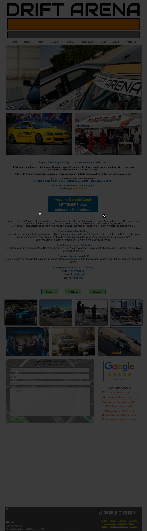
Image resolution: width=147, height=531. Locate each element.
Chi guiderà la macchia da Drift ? (121, 402)
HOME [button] (104, 520)
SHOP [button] (131, 523)
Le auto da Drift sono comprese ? (121, 397)
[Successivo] (138, 78)
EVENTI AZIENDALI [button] (119, 526)
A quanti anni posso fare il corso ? (121, 392)
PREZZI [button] (122, 520)
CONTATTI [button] (122, 523)
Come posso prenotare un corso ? (121, 414)
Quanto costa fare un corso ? (121, 410)
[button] (135, 512)
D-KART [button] (133, 526)
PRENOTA (73, 291)
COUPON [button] (133, 520)
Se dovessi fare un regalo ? (121, 406)
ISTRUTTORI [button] (109, 523)
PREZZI (49, 291)
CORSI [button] (113, 520)
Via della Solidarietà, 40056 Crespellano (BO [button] (25, 528)
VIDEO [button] (104, 526)
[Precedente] (8, 78)
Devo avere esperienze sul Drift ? (120, 419)
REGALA (97, 291)
